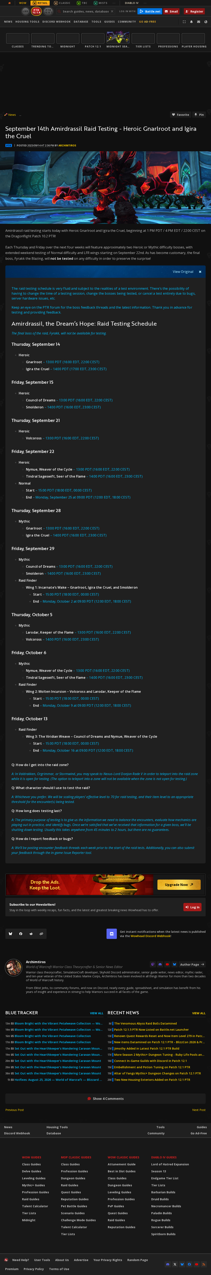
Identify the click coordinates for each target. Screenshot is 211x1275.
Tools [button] (96, 21)
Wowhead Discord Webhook (150, 936)
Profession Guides (35, 1192)
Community (127, 21)
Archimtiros (67, 145)
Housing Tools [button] (27, 21)
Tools (160, 1127)
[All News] (9, 3)
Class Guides (31, 1164)
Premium (12, 1269)
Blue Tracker (21, 1012)
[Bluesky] (10, 934)
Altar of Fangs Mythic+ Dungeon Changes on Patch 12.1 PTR (157, 1073)
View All (96, 1013)
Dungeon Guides (73, 1178)
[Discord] (160, 964)
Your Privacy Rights (108, 1260)
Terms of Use (59, 1269)
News (8, 21)
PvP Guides (116, 1206)
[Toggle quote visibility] (200, 272)
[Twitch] (153, 964)
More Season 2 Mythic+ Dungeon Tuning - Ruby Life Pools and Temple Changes (160, 1055)
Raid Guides (30, 1199)
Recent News (123, 1012)
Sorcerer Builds (162, 1227)
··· (114, 3)
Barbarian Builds (163, 1192)
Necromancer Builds (166, 1206)
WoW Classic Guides (123, 1157)
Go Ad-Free (147, 21)
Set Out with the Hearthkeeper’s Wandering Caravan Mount (58, 1061)
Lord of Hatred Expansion (170, 1164)
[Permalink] (41, 934)
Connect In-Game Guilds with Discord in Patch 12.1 (150, 1061)
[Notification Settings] (191, 22)
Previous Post (14, 1110)
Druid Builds (160, 1199)
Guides (109, 21)
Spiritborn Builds (163, 1234)
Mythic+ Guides (33, 1185)
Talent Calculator (35, 1206)
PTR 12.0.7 (48, 11)
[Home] (6, 1261)
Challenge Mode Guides (78, 1220)
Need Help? (20, 1260)
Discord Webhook (56, 21)
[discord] (112, 934)
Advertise (81, 1260)
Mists (103, 3)
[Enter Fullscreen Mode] (184, 22)
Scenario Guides (73, 1213)
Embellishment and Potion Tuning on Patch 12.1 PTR (152, 1067)
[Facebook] (21, 934)
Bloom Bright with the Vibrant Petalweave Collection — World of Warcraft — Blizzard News (59, 1023)
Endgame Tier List (164, 1178)
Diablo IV (136, 3)
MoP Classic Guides (76, 1157)
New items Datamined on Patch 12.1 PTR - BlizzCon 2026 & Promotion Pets (160, 1042)
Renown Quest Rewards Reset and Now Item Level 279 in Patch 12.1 (160, 1036)
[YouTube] (167, 964)
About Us (62, 1260)
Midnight (28, 1220)
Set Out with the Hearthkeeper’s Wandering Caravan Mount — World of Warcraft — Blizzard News (59, 1048)
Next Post (199, 1110)
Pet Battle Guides (74, 1206)
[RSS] (204, 1264)
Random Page (137, 1260)
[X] (175, 1264)
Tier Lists (29, 1213)
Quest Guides (71, 1192)
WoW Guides (31, 1157)
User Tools (42, 1260)
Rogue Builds (160, 1220)
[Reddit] (31, 934)
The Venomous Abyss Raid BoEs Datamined (145, 1023)
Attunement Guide (122, 1164)
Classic (64, 3)
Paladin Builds (161, 1213)
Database (81, 21)
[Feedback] (199, 22)
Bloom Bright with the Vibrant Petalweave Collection (53, 1036)
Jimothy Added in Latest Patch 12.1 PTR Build (146, 1048)
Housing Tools (57, 1127)
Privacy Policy (34, 1269)
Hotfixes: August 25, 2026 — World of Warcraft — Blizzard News (59, 1080)
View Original (183, 271)
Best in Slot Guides (122, 1171)
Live (26, 11)
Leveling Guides (34, 1178)
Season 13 (158, 1171)
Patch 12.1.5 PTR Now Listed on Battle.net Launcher (151, 1029)
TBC (84, 3)
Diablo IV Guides (164, 1157)
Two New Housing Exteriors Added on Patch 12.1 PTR (152, 1080)
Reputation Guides (75, 1199)
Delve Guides (31, 1171)
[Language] (206, 22)
